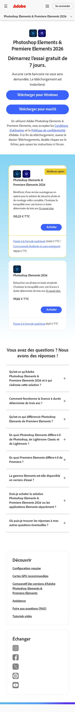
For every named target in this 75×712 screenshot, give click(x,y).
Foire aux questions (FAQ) (29, 608)
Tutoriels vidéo (22, 616)
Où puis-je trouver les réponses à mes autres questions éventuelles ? (33, 523)
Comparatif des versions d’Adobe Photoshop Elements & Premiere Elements (33, 588)
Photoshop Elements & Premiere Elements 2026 (35, 16)
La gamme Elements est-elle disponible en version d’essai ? (34, 478)
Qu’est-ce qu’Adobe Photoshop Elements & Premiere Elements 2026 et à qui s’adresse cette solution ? (30, 378)
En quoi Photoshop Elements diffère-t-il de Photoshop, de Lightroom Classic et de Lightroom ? (35, 439)
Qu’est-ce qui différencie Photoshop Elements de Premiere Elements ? (32, 419)
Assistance (19, 601)
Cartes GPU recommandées (30, 576)
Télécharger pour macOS (37, 109)
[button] (47, 6)
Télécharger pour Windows (37, 95)
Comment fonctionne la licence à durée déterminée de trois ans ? (35, 401)
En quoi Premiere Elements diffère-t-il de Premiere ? (35, 460)
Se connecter (62, 6)
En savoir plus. (46, 208)
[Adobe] (19, 6)
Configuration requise (26, 568)
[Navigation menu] (6, 6)
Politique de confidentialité (48, 130)
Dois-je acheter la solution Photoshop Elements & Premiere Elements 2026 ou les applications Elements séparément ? (32, 500)
